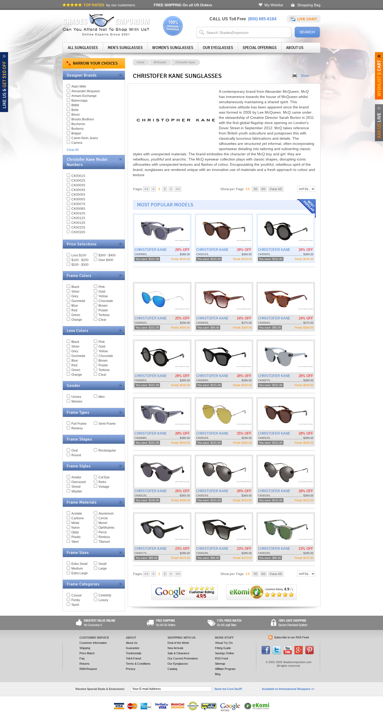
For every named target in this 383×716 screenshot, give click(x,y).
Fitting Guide (223, 648)
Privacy (130, 668)
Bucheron (78, 124)
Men (101, 397)
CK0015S (78, 227)
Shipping (84, 648)
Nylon (75, 527)
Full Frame (79, 423)
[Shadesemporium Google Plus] (298, 653)
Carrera (76, 143)
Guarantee (132, 648)
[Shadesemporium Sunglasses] (106, 35)
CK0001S (78, 176)
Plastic (76, 537)
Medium (77, 568)
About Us (295, 47)
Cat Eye (104, 477)
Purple (103, 310)
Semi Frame (107, 423)
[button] (382, 715)
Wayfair (76, 491)
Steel (75, 542)
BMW (75, 105)
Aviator (76, 477)
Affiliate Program (225, 668)
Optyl (75, 532)
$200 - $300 (80, 265)
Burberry (77, 129)
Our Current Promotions (183, 658)
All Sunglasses (83, 47)
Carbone (77, 518)
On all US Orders (183, 5)
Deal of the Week (178, 642)
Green (75, 315)
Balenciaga (79, 100)
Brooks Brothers (82, 119)
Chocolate (105, 301)
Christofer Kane (185, 62)
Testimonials (133, 653)
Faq (81, 658)
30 (255, 189)
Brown (103, 305)
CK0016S (78, 232)
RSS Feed (221, 658)
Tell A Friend (133, 658)
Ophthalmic (106, 527)
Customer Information (93, 642)
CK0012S (78, 218)
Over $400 (105, 260)
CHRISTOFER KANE (150, 250)
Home (140, 62)
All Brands (159, 62)
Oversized (78, 482)
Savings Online (224, 653)
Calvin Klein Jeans (84, 138)
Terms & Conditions (138, 663)
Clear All (73, 150)
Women (76, 401)
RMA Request (88, 668)
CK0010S (78, 213)
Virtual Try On (224, 642)
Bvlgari (76, 133)
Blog (217, 674)
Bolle (75, 110)
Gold (101, 291)
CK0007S (78, 204)
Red (74, 310)
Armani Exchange (84, 96)
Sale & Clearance (178, 653)
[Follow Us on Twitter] (277, 653)
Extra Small (79, 564)
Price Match (87, 653)
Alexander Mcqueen (85, 91)
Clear (102, 320)
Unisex (76, 397)
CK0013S (78, 223)
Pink (101, 287)
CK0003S (78, 185)
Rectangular (107, 450)
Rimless (77, 428)
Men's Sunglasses (125, 47)
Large (102, 568)
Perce (102, 532)
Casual (76, 595)
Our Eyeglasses (218, 47)
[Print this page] (295, 76)
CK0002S (78, 180)
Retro (102, 482)
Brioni (75, 114)
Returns (84, 663)
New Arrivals (175, 648)
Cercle (103, 518)
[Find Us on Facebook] (266, 653)
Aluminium (106, 513)
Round (76, 455)
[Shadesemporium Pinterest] (309, 653)
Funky (75, 600)
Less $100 (78, 255)
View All (275, 189)
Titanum (104, 542)
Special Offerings (260, 47)
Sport (75, 605)
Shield (76, 487)
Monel (102, 523)
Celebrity (104, 595)
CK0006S (78, 199)
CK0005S (78, 194)
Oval (74, 450)
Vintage (103, 487)
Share (305, 76)
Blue (74, 305)
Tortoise (104, 315)
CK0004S (78, 190)
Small (102, 564)
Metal (75, 523)
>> (178, 189)
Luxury (103, 600)
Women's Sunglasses (172, 47)
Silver (75, 291)
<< (146, 189)
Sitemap (220, 663)
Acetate (76, 513)
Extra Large (79, 573)
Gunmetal (78, 301)
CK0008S (78, 209)
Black (75, 287)
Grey (74, 296)
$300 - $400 (107, 255)
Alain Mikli (78, 86)
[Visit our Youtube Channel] (287, 653)
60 (263, 189)
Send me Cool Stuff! (228, 688)
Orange (76, 320)
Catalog (172, 668)
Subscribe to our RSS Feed (291, 637)
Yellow (103, 296)
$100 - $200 (80, 260)
